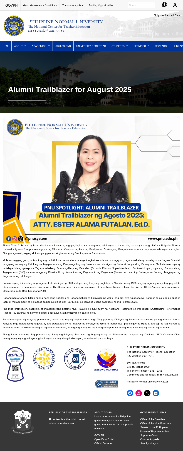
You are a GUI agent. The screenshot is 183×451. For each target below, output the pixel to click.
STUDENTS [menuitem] (118, 46)
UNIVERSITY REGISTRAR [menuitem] (91, 46)
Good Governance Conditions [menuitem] (40, 5)
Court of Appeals (149, 439)
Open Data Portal (104, 439)
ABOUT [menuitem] (18, 46)
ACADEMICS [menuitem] (39, 46)
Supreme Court (149, 435)
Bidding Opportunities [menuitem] (101, 5)
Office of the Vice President (155, 423)
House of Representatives (155, 431)
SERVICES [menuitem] (140, 46)
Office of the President (152, 419)
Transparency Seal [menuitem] (72, 5)
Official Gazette (103, 443)
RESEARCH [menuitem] (162, 46)
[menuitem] (7, 46)
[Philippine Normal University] (53, 24)
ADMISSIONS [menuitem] (63, 46)
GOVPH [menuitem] (11, 5)
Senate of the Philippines (154, 427)
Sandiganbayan (149, 443)
